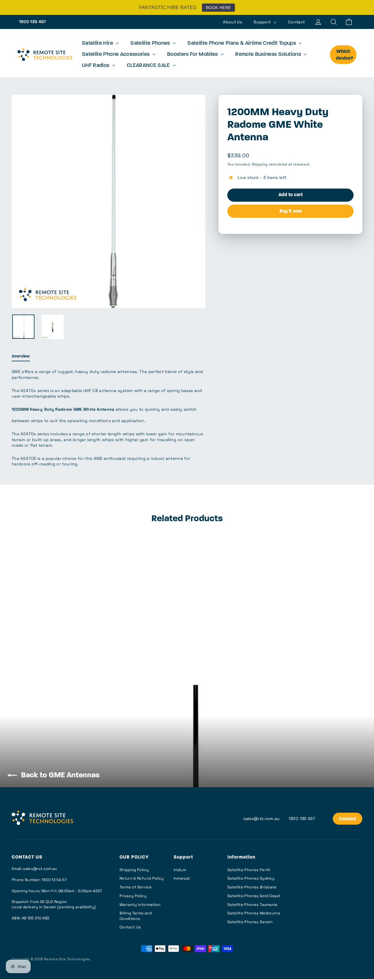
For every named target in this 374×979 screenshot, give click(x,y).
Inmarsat (182, 878)
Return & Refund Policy (142, 878)
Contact (296, 22)
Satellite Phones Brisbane (252, 887)
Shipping (260, 164)
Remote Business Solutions (268, 54)
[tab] (21, 358)
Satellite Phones (150, 43)
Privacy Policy (133, 895)
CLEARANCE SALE (149, 65)
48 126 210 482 (36, 918)
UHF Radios (96, 65)
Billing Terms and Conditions (136, 916)
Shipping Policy (134, 869)
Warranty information (140, 904)
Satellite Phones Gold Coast (253, 895)
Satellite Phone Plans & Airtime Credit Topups (242, 43)
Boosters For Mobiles (193, 54)
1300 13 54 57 (54, 879)
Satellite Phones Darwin (250, 921)
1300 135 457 (32, 21)
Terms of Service (136, 887)
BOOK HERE (218, 7)
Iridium (180, 869)
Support (263, 22)
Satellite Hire (98, 43)
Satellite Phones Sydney (250, 878)
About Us (232, 22)
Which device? (344, 55)
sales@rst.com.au (261, 818)
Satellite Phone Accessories (116, 54)
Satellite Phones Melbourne (253, 913)
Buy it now (290, 211)
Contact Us (130, 927)
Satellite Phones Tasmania (252, 904)
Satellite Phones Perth (249, 869)
